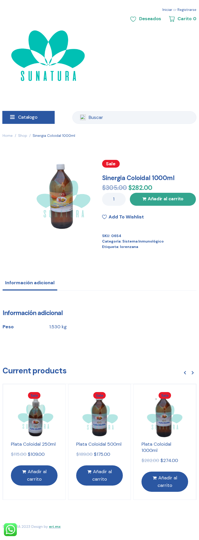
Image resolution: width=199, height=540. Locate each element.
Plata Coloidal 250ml (33, 444)
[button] (184, 372)
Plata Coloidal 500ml (99, 444)
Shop (22, 135)
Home (8, 135)
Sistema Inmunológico (143, 241)
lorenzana (129, 246)
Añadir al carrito (165, 199)
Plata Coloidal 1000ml (156, 447)
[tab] (30, 284)
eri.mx (55, 526)
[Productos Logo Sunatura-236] (61, 195)
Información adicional (30, 283)
